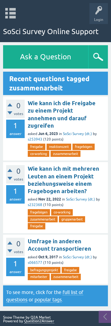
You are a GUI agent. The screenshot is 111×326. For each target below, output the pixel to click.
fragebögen (83, 147)
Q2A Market (41, 317)
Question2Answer (39, 321)
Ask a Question (45, 57)
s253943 (35, 139)
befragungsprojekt (44, 270)
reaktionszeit (59, 147)
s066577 (35, 262)
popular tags (48, 299)
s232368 (35, 205)
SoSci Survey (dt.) (77, 134)
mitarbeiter (38, 277)
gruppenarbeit (72, 219)
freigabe (36, 147)
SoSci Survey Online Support (51, 31)
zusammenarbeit (65, 154)
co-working (38, 154)
